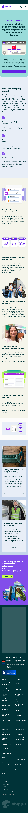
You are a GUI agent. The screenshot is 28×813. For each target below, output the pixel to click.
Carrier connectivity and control (7, 691)
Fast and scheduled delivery (19, 705)
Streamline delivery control (19, 698)
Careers (3, 762)
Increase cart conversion (18, 683)
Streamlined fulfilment (7, 703)
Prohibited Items (5, 784)
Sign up (17, 767)
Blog (3, 732)
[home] (6, 7)
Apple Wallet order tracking (6, 695)
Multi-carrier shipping (6, 682)
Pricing (3, 750)
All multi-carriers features (5, 715)
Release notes (5, 729)
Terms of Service (6, 781)
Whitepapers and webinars (6, 739)
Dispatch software (6, 720)
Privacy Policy (5, 789)
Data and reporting (6, 705)
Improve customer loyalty (19, 686)
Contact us (17, 747)
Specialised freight (19, 713)
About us (4, 759)
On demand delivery (19, 707)
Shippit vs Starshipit (6, 753)
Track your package (20, 759)
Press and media (5, 764)
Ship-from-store (18, 701)
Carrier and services (19, 742)
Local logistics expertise (20, 723)
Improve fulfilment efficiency (19, 695)
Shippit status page (19, 737)
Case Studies (5, 741)
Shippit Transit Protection (5, 688)
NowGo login (18, 764)
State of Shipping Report (6, 735)
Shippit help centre (19, 729)
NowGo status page (19, 739)
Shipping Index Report (7, 744)
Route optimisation (6, 717)
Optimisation (4, 700)
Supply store (18, 744)
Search (16, 757)
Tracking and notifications (5, 709)
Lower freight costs (19, 692)
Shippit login (18, 762)
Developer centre (19, 734)
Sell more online (18, 689)
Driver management (6, 711)
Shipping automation (6, 698)
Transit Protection (6, 786)
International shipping (20, 717)
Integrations (5, 748)
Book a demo (14, 72)
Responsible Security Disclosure (9, 791)
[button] (21, 7)
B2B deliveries (18, 715)
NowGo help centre (19, 732)
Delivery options (5, 684)
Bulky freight (18, 710)
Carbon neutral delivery (20, 720)
